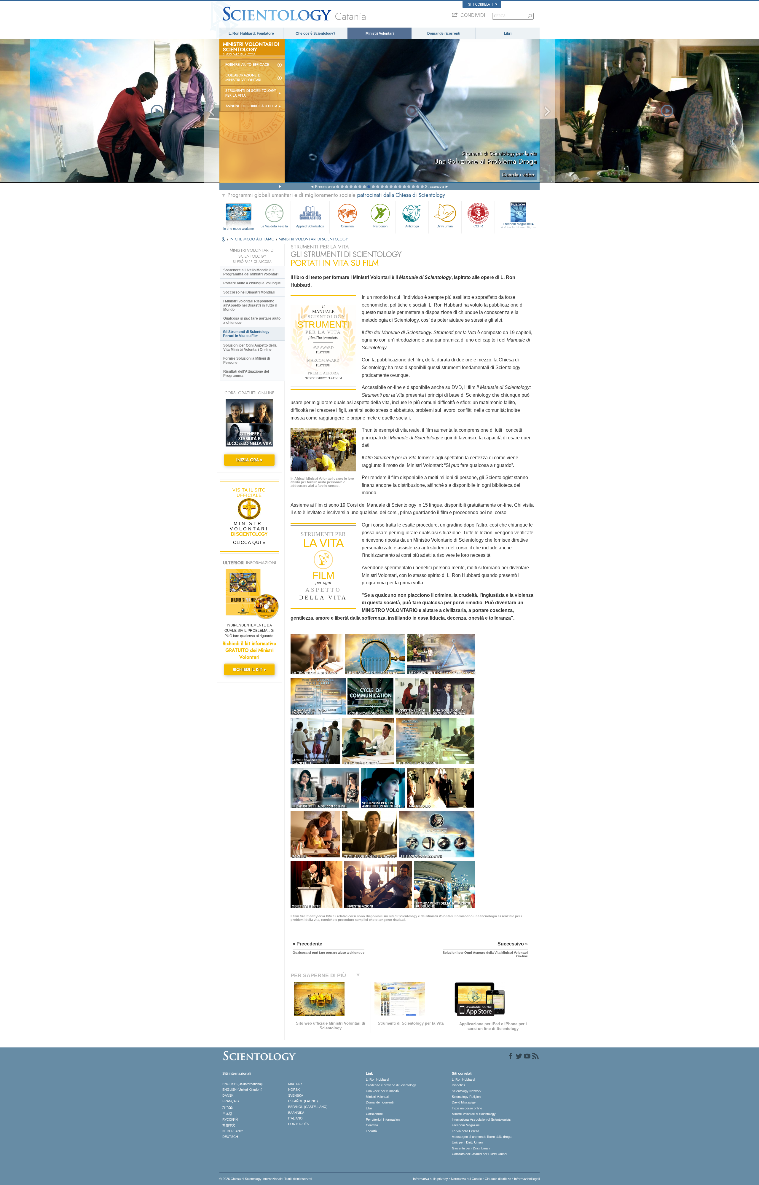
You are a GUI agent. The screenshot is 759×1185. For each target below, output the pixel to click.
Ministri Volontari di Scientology (474, 1114)
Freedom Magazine (518, 225)
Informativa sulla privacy (430, 1179)
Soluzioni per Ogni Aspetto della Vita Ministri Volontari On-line (250, 347)
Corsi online (374, 1114)
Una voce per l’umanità (382, 1091)
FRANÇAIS (230, 1101)
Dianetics (458, 1085)
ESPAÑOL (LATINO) (303, 1101)
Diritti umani (445, 226)
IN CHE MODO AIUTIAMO (252, 239)
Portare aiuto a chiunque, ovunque (252, 283)
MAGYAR (295, 1084)
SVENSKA (295, 1095)
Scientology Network (466, 1091)
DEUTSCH (230, 1136)
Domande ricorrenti (443, 33)
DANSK (227, 1095)
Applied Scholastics (310, 226)
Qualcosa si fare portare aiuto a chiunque (251, 320)
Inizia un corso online (467, 1108)
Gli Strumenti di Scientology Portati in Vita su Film (246, 334)
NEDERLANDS (233, 1131)
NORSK (294, 1089)
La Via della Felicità (274, 226)
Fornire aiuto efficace (247, 64)
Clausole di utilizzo (498, 1179)
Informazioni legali (527, 1179)
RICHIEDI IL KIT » (249, 669)
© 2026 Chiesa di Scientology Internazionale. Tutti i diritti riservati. (266, 1179)
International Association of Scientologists (481, 1119)
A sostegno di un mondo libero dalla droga (481, 1136)
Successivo (434, 186)
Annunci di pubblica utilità (251, 106)
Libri (507, 33)
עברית (227, 1107)
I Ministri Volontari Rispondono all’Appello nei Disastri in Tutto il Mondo (250, 305)
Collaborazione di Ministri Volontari (243, 78)
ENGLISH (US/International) (242, 1084)
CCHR (478, 226)
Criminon (347, 226)
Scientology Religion (466, 1096)
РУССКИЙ (230, 1119)
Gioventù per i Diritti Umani (471, 1148)
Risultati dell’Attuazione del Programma (246, 373)
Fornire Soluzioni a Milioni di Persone (246, 360)
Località (371, 1131)
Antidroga (412, 226)
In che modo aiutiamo (238, 228)
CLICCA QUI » (249, 542)
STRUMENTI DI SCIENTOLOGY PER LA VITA (250, 93)
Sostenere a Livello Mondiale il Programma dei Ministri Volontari (250, 272)
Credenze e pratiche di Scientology (391, 1085)
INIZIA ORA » (249, 460)
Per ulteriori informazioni (383, 1119)
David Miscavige (464, 1102)
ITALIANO (295, 1118)
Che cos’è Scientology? (315, 33)
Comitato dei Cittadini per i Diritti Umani (479, 1154)
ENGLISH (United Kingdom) (242, 1089)
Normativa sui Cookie (466, 1179)
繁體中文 (228, 1125)
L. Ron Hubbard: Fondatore (251, 33)
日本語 (227, 1114)
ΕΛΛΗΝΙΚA (296, 1112)
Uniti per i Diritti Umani (467, 1142)
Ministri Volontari (380, 33)
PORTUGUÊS (298, 1124)
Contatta (372, 1125)
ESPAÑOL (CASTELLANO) (308, 1107)
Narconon (380, 226)
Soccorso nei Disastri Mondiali (249, 292)
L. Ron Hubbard (377, 1079)
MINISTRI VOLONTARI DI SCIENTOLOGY (313, 239)
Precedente (325, 186)
